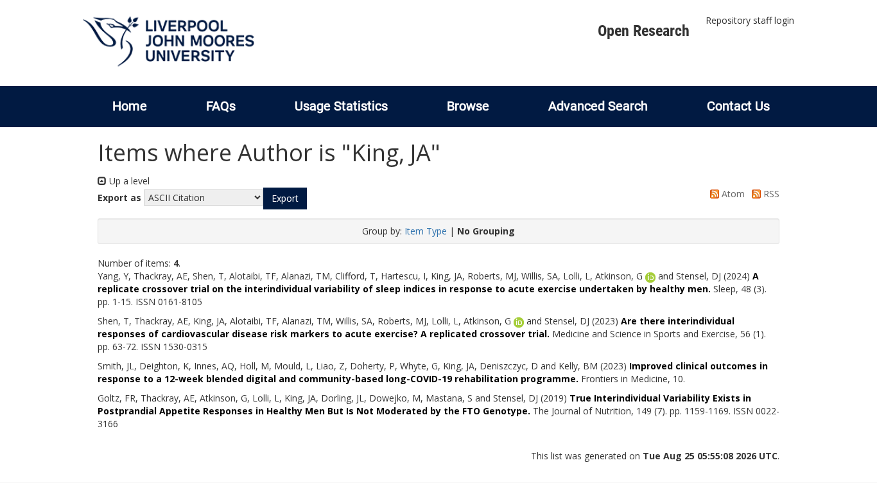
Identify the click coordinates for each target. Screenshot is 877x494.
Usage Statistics (341, 106)
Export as (119, 197)
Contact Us (738, 106)
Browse (468, 106)
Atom (732, 194)
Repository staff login (750, 20)
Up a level (128, 181)
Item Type (425, 231)
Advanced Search (598, 106)
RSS (770, 194)
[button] (285, 198)
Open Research (644, 31)
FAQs (221, 106)
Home (129, 106)
